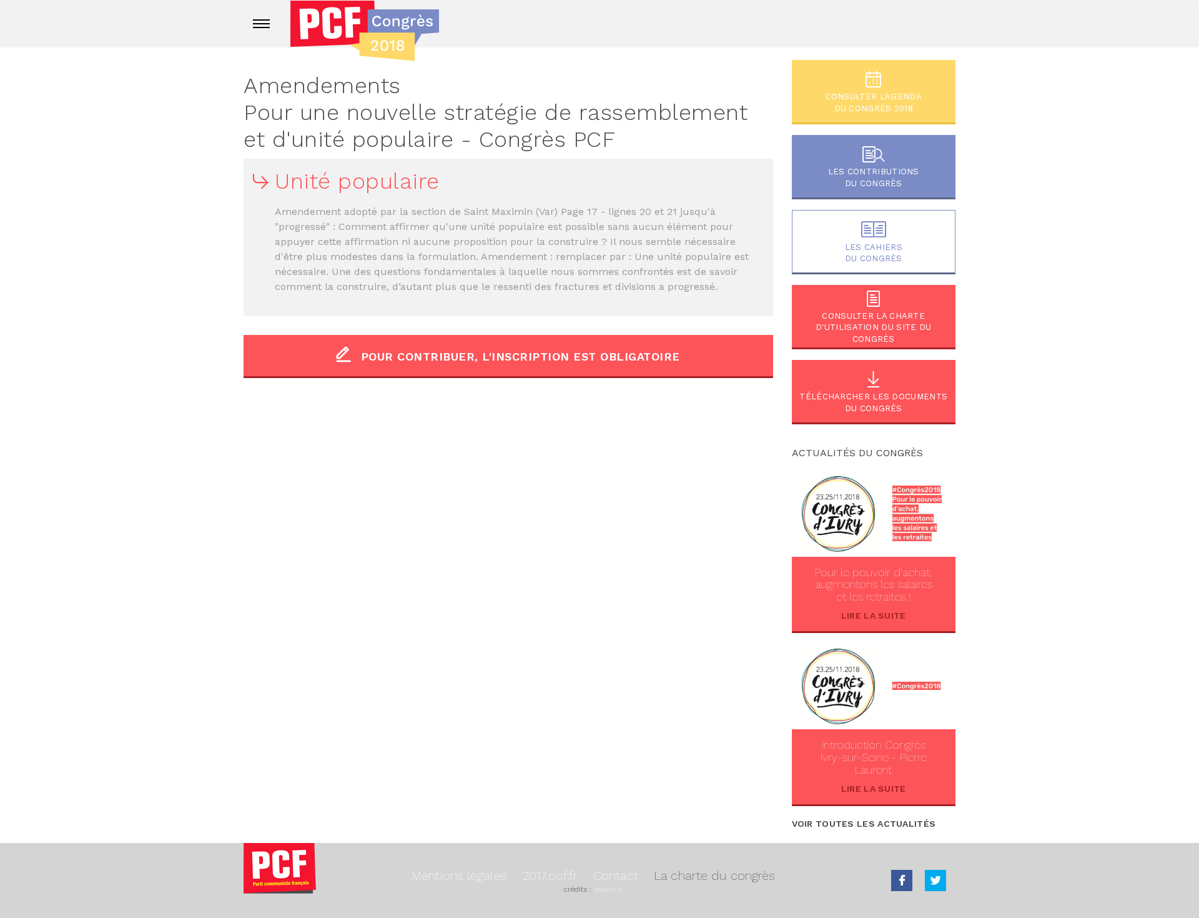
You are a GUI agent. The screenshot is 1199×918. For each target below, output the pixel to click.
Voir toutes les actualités (864, 824)
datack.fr (608, 889)
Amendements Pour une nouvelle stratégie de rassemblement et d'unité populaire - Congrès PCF (496, 112)
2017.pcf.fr (550, 875)
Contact (615, 875)
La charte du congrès (714, 875)
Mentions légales (459, 875)
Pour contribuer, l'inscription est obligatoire (520, 356)
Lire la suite (873, 616)
